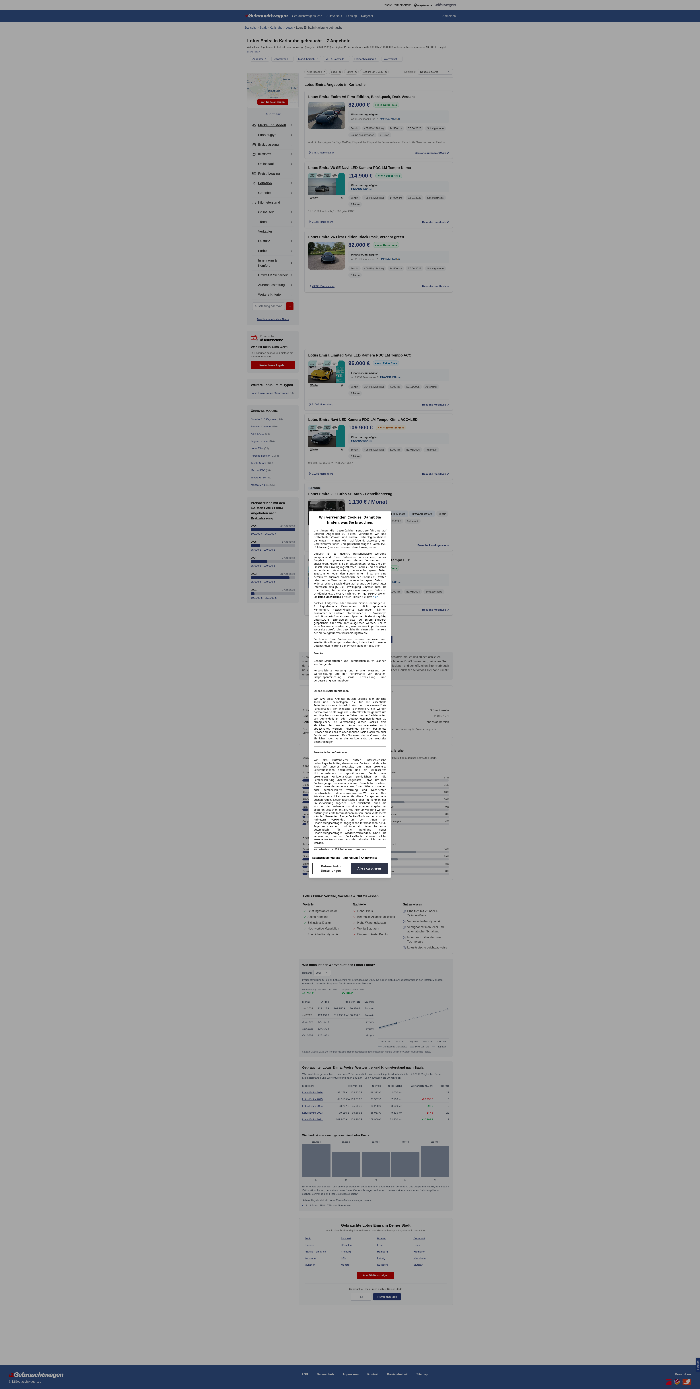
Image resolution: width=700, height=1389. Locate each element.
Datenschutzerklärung (326, 857)
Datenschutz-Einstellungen (331, 868)
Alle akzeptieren (369, 868)
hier (375, 597)
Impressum (350, 857)
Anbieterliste (369, 857)
